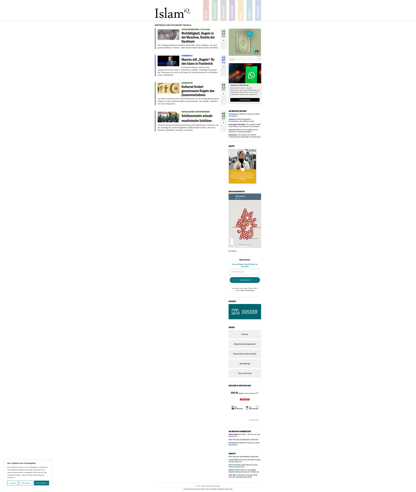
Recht (241, 10)
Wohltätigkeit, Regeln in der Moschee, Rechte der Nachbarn (198, 37)
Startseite (223, 10)
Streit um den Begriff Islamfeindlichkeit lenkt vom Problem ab (244, 471)
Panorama (258, 10)
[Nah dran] (50, 460)
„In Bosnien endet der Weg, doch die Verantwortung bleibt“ (243, 476)
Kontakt (186, 489)
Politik (206, 10)
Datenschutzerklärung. (247, 290)
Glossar (244, 334)
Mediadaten (220, 489)
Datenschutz (228, 489)
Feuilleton (232, 10)
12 (224, 66)
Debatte (249, 10)
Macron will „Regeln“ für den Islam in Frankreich (197, 61)
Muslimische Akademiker (245, 344)
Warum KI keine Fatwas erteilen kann (243, 466)
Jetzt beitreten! (245, 100)
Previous (232, 406)
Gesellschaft (215, 10)
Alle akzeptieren (41, 483)
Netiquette (213, 489)
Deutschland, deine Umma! (244, 354)
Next (257, 406)
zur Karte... (233, 251)
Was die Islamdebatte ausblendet (243, 440)
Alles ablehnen (26, 483)
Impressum (192, 489)
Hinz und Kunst (245, 373)
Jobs (207, 489)
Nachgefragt (245, 364)
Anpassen (12, 483)
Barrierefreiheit (201, 489)
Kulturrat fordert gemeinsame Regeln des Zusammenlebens (197, 91)
